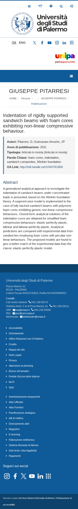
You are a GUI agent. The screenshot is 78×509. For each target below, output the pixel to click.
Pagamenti (15, 456)
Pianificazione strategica (22, 412)
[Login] (71, 6)
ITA (14, 42)
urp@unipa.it (23, 310)
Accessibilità (15, 328)
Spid (11, 387)
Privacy (13, 360)
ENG (22, 42)
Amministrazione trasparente (24, 396)
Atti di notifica (16, 418)
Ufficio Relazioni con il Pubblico (26, 338)
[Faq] (51, 6)
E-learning (14, 434)
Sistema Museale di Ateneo (23, 445)
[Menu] (71, 76)
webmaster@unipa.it (34, 316)
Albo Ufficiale (16, 402)
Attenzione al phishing (21, 365)
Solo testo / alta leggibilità (23, 450)
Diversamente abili (19, 423)
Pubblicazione (39, 103)
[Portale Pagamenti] (40, 6)
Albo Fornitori (16, 407)
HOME (13, 98)
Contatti (10, 298)
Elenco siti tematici (19, 371)
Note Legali (15, 355)
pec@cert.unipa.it (24, 313)
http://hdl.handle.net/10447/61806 (41, 167)
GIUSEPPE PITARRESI (39, 91)
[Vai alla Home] (39, 19)
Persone (25, 98)
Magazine (14, 429)
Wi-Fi (11, 382)
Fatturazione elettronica (21, 439)
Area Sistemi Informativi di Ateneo (38, 498)
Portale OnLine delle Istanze (24, 376)
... (36, 98)
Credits (13, 344)
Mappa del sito (17, 349)
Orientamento (16, 333)
